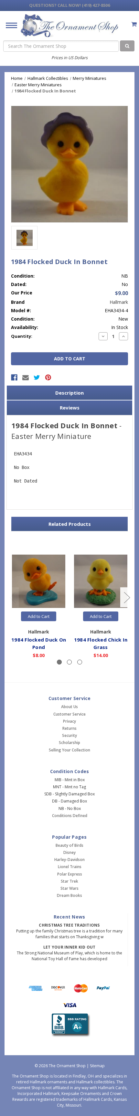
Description (69, 392)
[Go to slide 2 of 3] (126, 597)
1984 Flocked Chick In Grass (100, 643)
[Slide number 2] (69, 662)
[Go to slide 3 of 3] (12, 597)
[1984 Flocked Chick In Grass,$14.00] (100, 581)
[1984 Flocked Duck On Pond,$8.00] (38, 581)
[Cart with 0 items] (134, 24)
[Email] (25, 377)
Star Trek (69, 881)
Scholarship (69, 742)
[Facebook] (14, 377)
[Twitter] (37, 377)
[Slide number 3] (79, 662)
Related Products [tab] (69, 524)
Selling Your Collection (69, 750)
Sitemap (97, 1065)
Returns (69, 728)
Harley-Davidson (69, 859)
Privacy (69, 721)
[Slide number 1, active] (59, 662)
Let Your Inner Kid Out (69, 947)
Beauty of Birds (69, 845)
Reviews (70, 407)
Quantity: (21, 336)
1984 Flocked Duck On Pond (38, 643)
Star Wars (69, 888)
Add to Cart (38, 616)
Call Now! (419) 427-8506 (69, 5)
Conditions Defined (69, 815)
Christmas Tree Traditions (69, 925)
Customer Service (69, 714)
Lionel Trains (69, 866)
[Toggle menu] (9, 25)
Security (69, 735)
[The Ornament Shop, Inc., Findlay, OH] (70, 1025)
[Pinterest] (48, 377)
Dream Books (69, 895)
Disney (69, 852)
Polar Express (69, 874)
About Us (69, 706)
